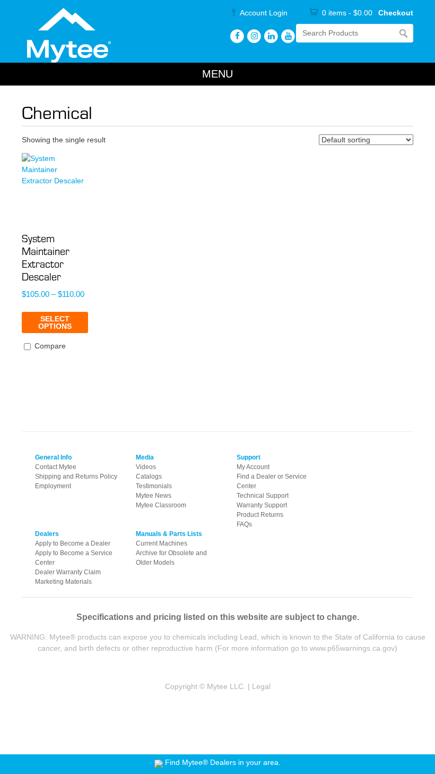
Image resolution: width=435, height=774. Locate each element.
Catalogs (149, 476)
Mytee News (153, 495)
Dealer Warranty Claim (68, 572)
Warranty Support (262, 505)
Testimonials (154, 486)
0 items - (347, 12)
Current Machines (161, 543)
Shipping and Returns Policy (76, 476)
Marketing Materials (63, 581)
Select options (55, 322)
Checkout (395, 12)
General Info (53, 457)
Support (248, 457)
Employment (53, 486)
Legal (261, 686)
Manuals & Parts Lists (169, 534)
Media (145, 457)
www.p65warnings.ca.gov (352, 648)
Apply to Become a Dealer (72, 543)
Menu (217, 74)
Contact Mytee (55, 467)
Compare (49, 346)
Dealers (47, 534)
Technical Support (263, 495)
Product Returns (260, 514)
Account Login (264, 12)
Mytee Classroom (161, 505)
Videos (146, 467)
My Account (253, 467)
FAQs (244, 524)
